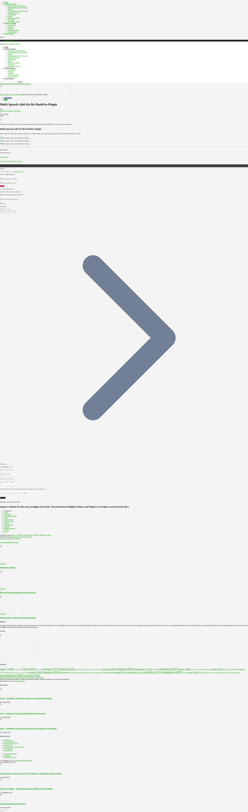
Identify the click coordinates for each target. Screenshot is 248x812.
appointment (7, 514)
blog (29, 668)
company (79, 669)
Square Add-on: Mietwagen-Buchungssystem (18, 618)
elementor (168, 668)
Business (10, 9)
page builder (97, 672)
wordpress (32, 675)
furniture (207, 669)
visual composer (233, 672)
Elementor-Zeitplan (7, 568)
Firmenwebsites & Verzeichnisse (18, 7)
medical (25, 672)
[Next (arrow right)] (2, 811)
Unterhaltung (12, 14)
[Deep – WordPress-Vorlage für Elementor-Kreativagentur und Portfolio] (5, 725)
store (215, 672)
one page (87, 672)
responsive (172, 672)
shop (193, 672)
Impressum (7, 755)
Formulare (11, 28)
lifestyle (234, 669)
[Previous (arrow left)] (1, 811)
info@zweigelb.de (19, 681)
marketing (9, 672)
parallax (108, 672)
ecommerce (143, 669)
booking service (9, 519)
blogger (39, 669)
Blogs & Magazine (13, 13)
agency (7, 669)
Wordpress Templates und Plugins (10, 111)
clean (67, 668)
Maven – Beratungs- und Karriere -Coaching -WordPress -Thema (31, 535)
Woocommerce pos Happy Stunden (21, 537)
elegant (156, 669)
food (201, 669)
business (51, 668)
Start (1, 94)
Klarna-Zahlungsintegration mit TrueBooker (18, 593)
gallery (218, 669)
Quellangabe (4, 157)
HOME (6, 2)
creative (126, 668)
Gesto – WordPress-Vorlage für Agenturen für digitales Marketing (26, 698)
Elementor (8, 750)
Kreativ (10, 16)
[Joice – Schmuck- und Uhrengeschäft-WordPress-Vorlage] (5, 710)
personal (119, 672)
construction (88, 669)
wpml (5, 532)
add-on (6, 513)
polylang (6, 530)
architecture (19, 669)
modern (52, 672)
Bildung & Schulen (14, 18)
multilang (7, 526)
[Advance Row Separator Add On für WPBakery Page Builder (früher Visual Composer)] (5, 770)
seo (185, 672)
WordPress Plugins (10, 23)
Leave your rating (18, 171)
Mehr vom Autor (14, 542)
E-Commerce (12, 25)
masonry (18, 672)
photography (135, 672)
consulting (96, 669)
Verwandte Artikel (5, 542)
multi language (8, 525)
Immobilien (11, 20)
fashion (184, 669)
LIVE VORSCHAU (6, 161)
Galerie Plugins (12, 32)
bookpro (6, 523)
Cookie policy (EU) (10, 40)
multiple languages (9, 528)
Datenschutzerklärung (10, 754)
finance (194, 669)
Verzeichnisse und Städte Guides (18, 11)
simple (201, 672)
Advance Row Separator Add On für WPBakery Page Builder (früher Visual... (31, 774)
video (222, 672)
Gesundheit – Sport (14, 21)
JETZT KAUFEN (17, 161)
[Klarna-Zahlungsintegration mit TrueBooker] (11, 587)
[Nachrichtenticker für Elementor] (5, 800)
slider (209, 672)
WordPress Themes (10, 4)
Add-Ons (10, 27)
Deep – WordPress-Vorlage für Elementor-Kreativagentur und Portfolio (28, 729)
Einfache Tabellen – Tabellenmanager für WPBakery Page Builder (26, 789)
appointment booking (10, 516)
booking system (8, 521)
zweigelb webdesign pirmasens (22, 760)
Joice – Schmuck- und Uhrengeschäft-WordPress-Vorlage (22, 713)
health (227, 669)
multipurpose (69, 672)
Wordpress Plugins (9, 94)
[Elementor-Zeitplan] (11, 562)
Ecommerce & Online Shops (16, 6)
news (80, 672)
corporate (109, 669)
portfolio (153, 672)
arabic (6, 518)
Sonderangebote (9, 34)
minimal (35, 672)
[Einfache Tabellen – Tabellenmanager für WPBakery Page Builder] (5, 785)
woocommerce (12, 675)
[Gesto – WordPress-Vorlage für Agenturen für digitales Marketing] (5, 694)
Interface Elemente (13, 30)
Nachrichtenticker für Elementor (13, 804)
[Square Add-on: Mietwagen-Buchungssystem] (11, 612)
